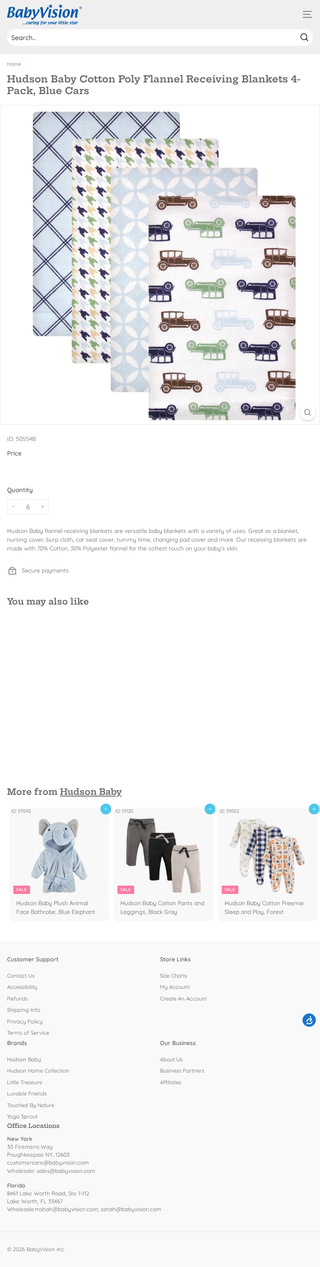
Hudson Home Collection (38, 1070)
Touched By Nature (30, 1105)
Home (14, 64)
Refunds (17, 998)
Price (14, 453)
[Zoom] (307, 412)
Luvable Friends (27, 1093)
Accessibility (22, 986)
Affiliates (170, 1082)
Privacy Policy (24, 1021)
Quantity (20, 490)
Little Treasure (24, 1082)
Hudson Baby (91, 792)
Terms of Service (28, 1032)
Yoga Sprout (22, 1116)
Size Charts (173, 975)
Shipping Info (23, 1009)
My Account (175, 986)
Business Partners (182, 1070)
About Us (171, 1059)
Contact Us (21, 975)
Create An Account (183, 998)
